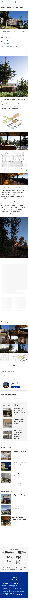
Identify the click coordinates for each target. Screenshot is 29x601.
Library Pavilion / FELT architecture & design (19, 421)
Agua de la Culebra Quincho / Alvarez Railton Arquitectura (19, 519)
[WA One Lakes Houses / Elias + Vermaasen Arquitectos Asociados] (7, 434)
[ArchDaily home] (14, 2)
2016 (8, 44)
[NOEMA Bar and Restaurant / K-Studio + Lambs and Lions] (7, 412)
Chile (8, 35)
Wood (4, 398)
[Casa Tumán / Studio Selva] (13, 329)
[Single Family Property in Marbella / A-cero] (6, 466)
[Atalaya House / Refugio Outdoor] (6, 499)
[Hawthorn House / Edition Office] (6, 478)
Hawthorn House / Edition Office (17, 475)
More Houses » (23, 483)
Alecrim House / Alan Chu (19, 452)
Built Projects (18, 398)
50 (7, 41)
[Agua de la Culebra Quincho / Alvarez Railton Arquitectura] (6, 521)
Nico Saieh (14, 47)
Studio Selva (13, 38)
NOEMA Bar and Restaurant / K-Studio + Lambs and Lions (19, 411)
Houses (3, 35)
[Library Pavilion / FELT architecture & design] (7, 423)
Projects (10, 398)
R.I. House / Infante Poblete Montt (17, 507)
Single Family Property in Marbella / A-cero (19, 464)
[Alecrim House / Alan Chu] (6, 455)
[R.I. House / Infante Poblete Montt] (6, 510)
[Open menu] (2, 2)
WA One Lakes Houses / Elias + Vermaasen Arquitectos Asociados (18, 435)
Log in (25, 1)
